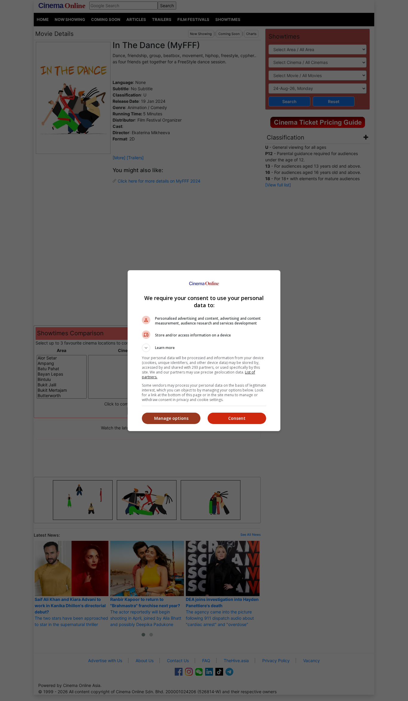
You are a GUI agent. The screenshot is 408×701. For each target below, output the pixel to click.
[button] (204, 348)
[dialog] (204, 350)
